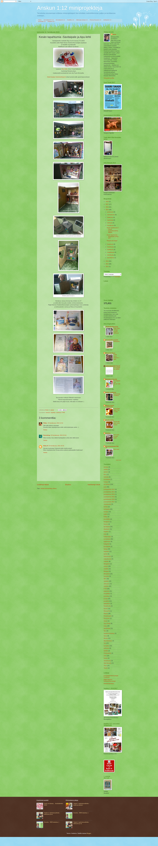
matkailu (106, 561)
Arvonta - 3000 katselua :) (51, 822)
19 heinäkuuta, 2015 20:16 (58, 435)
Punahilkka (107, 593)
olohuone (106, 583)
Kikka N (45, 445)
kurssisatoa (107, 539)
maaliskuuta (111, 252)
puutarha (106, 601)
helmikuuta (110, 255)
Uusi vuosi (116, 449)
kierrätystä (107, 526)
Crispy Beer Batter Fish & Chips (117, 410)
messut (48, 412)
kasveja (106, 511)
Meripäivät (107, 564)
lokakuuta (110, 217)
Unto (105, 655)
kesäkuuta (110, 244)
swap (105, 626)
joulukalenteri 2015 (109, 496)
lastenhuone (107, 556)
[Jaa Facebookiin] (64, 410)
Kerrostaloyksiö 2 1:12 (49, 19)
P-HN (63, 412)
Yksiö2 (106, 668)
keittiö (105, 514)
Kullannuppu (107, 536)
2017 (107, 204)
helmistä (106, 477)
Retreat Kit (107, 611)
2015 (107, 209)
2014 (107, 261)
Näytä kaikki (118, 460)
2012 (107, 266)
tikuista (106, 638)
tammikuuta (110, 257)
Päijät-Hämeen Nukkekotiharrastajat (110, 680)
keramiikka (107, 519)
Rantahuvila (107, 606)
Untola (105, 658)
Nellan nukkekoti (111, 392)
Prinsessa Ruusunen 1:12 (95, 19)
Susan (105, 621)
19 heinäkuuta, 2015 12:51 (55, 423)
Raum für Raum (110, 353)
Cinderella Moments (112, 326)
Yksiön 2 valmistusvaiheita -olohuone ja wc (52, 813)
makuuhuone (107, 559)
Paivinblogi (46, 435)
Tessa (105, 636)
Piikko (45, 423)
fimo (105, 474)
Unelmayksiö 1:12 (107, 19)
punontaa (106, 596)
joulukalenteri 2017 (109, 501)
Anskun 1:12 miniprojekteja (69, 8)
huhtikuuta (110, 249)
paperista (106, 591)
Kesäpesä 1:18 (51, 21)
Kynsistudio (107, 546)
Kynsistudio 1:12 (42, 21)
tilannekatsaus (108, 640)
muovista (106, 576)
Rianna (106, 613)
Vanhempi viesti (94, 485)
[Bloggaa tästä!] (60, 410)
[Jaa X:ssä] (62, 410)
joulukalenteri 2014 (109, 494)
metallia (106, 568)
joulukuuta (110, 212)
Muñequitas (117, 341)
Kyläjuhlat (106, 544)
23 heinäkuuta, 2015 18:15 (56, 445)
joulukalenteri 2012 (109, 489)
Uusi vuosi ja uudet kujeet (116, 436)
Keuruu (106, 524)
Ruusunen (107, 618)
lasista (105, 554)
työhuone (106, 648)
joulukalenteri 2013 (109, 492)
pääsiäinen (107, 603)
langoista (106, 551)
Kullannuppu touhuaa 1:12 (82, 19)
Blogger (89, 833)
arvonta (106, 467)
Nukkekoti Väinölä (111, 379)
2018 (107, 201)
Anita (114, 34)
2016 (107, 207)
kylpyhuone (107, 541)
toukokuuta (110, 247)
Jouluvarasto (107, 504)
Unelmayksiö (107, 653)
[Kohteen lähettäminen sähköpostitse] (59, 410)
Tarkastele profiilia (109, 78)
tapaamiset (107, 628)
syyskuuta (110, 220)
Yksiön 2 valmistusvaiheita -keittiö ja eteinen (81, 804)
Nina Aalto (65, 69)
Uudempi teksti (43, 485)
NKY (105, 578)
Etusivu (40, 19)
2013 (107, 264)
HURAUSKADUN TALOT (113, 366)
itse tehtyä (107, 484)
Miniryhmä (107, 573)
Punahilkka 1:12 (70, 19)
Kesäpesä (106, 521)
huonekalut (107, 479)
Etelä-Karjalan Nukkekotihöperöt (56, 77)
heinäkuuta (110, 225)
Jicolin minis (110, 420)
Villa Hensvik (107, 663)
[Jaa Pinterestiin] (66, 410)
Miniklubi (106, 571)
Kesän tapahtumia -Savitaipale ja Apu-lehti (113, 236)
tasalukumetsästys (109, 633)
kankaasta (107, 509)
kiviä (105, 534)
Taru (105, 631)
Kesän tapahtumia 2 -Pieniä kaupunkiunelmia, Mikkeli (113, 230)
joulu (105, 487)
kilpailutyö (106, 529)
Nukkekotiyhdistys (109, 683)
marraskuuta (111, 214)
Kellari (105, 516)
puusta (106, 598)
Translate (117, 276)
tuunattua (106, 646)
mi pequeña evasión (112, 340)
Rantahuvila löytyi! (112, 240)
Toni (105, 643)
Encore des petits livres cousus (117, 423)
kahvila (106, 506)
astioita (106, 469)
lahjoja (105, 549)
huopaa (106, 482)
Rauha (106, 608)
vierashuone (107, 660)
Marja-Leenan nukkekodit (110, 406)
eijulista (108, 433)
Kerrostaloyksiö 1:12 (60, 19)
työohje (106, 650)
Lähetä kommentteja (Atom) (48, 488)
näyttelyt (53, 412)
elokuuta (110, 223)
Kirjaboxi (106, 531)
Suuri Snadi (107, 623)
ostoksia (58, 412)
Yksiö (105, 665)
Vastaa (45, 429)
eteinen (106, 472)
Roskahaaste (107, 616)
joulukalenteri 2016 (109, 499)
